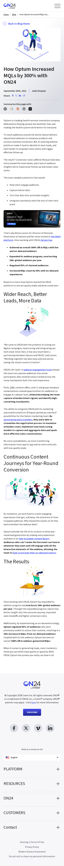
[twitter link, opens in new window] (26, 728)
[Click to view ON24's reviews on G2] (32, 743)
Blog (14, 14)
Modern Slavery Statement (32, 851)
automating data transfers (18, 419)
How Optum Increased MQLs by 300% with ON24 (34, 14)
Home (6, 14)
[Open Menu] (57, 6)
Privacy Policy (32, 846)
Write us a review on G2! (32, 749)
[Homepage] (15, 6)
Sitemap (24, 842)
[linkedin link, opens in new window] (50, 728)
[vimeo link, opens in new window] (38, 728)
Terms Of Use (37, 842)
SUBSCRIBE (32, 712)
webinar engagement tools (38, 369)
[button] (32, 770)
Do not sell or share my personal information (32, 856)
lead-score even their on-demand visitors (34, 552)
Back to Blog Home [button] (19, 23)
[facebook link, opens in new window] (14, 728)
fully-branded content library (34, 538)
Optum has (46, 240)
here (33, 702)
